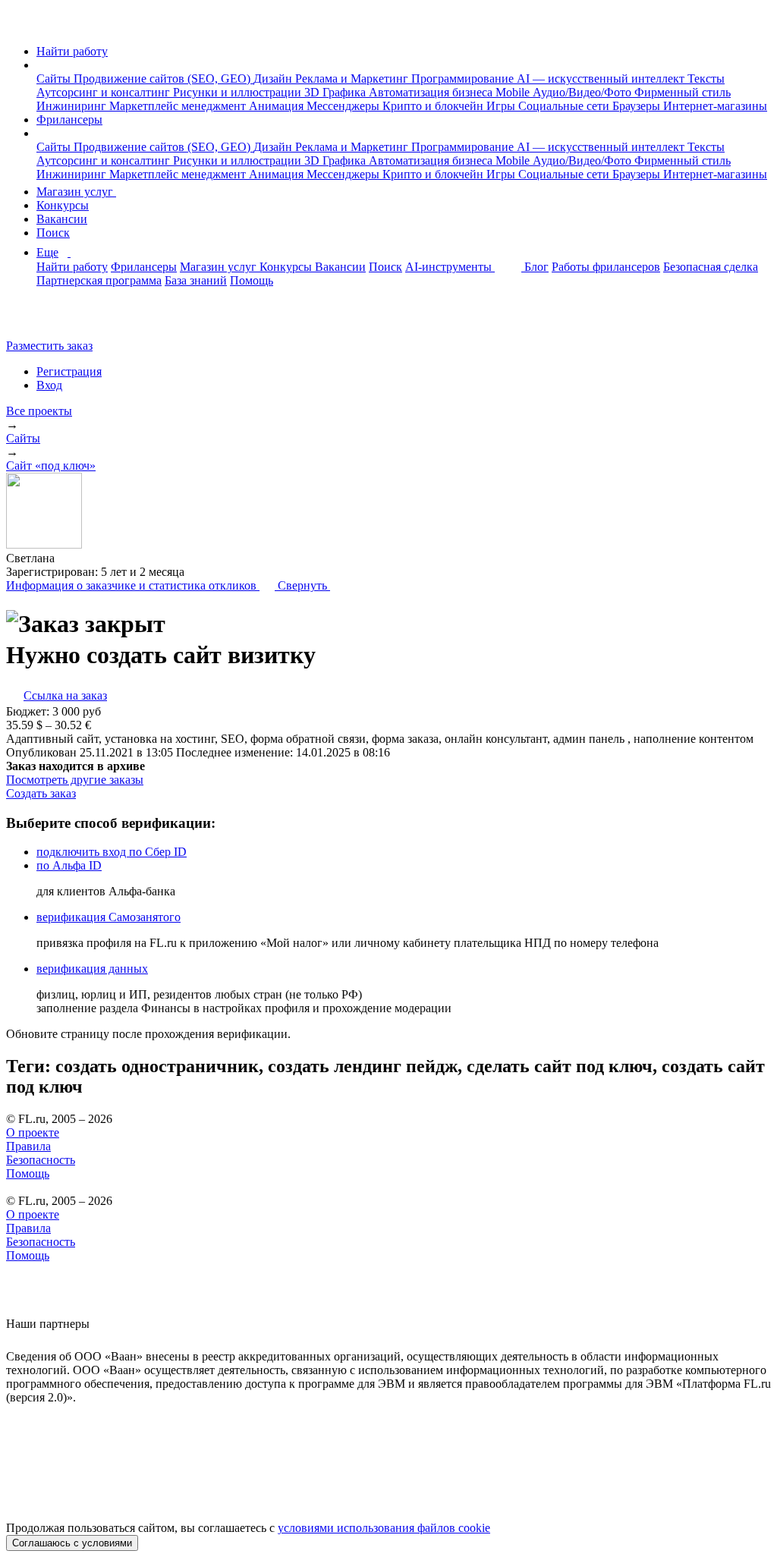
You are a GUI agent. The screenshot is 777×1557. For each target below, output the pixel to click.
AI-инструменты (450, 266)
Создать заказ (41, 793)
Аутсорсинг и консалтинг (104, 92)
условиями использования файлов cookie (384, 1527)
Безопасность (40, 1159)
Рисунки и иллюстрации (238, 92)
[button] (41, 64)
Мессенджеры (344, 105)
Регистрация (69, 371)
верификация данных (92, 968)
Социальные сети (565, 105)
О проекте (32, 1132)
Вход (49, 385)
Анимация (278, 105)
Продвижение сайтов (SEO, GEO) (163, 78)
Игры (502, 105)
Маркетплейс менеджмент (179, 105)
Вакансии (61, 218)
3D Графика (336, 92)
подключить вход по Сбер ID (111, 851)
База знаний (196, 280)
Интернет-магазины (715, 105)
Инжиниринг (72, 105)
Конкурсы (62, 205)
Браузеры (637, 105)
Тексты (706, 78)
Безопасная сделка (710, 266)
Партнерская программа (99, 280)
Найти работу (72, 51)
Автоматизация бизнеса (432, 92)
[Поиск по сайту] (48, 319)
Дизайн (274, 78)
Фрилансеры (69, 119)
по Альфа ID (69, 865)
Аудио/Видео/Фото (583, 92)
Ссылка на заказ (65, 695)
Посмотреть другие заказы (74, 779)
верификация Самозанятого (108, 917)
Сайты (55, 78)
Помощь (251, 280)
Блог (536, 266)
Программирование (464, 78)
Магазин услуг (76, 191)
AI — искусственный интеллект (602, 78)
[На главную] (20, 25)
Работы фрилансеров (606, 266)
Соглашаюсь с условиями (72, 1543)
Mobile (514, 92)
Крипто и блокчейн (434, 105)
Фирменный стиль (682, 92)
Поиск (53, 232)
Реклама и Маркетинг (353, 78)
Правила (28, 1146)
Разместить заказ (49, 345)
